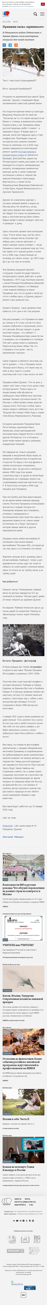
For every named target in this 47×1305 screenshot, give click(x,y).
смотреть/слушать (21, 1202)
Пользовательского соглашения (21, 6)
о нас (31, 1205)
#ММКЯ (5, 907)
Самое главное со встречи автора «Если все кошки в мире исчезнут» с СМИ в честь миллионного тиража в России (21, 1178)
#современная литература (13, 1185)
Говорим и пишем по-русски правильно (17, 914)
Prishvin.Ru (8, 825)
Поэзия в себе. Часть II (16, 1119)
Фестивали (7, 853)
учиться (32, 1202)
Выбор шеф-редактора (11, 964)
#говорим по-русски (25, 957)
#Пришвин (18, 837)
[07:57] (23, 916)
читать (27, 1199)
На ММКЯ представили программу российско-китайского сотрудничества (22, 1074)
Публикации (7, 1088)
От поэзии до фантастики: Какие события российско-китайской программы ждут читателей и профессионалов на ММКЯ (22, 1063)
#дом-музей (8, 837)
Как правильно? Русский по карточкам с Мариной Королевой (20, 951)
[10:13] (23, 856)
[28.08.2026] (23, 1030)
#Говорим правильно (10, 957)
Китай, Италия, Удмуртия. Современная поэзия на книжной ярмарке (23, 999)
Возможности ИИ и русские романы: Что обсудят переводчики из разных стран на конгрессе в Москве (23, 889)
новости (17, 1199)
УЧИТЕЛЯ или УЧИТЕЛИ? (18, 945)
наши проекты (20, 1205)
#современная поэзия (16, 1020)
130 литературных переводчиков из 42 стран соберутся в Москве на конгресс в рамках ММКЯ (23, 900)
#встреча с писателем (31, 1185)
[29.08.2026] (23, 967)
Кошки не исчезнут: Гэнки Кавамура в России (18, 1168)
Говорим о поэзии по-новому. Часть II (18, 1124)
